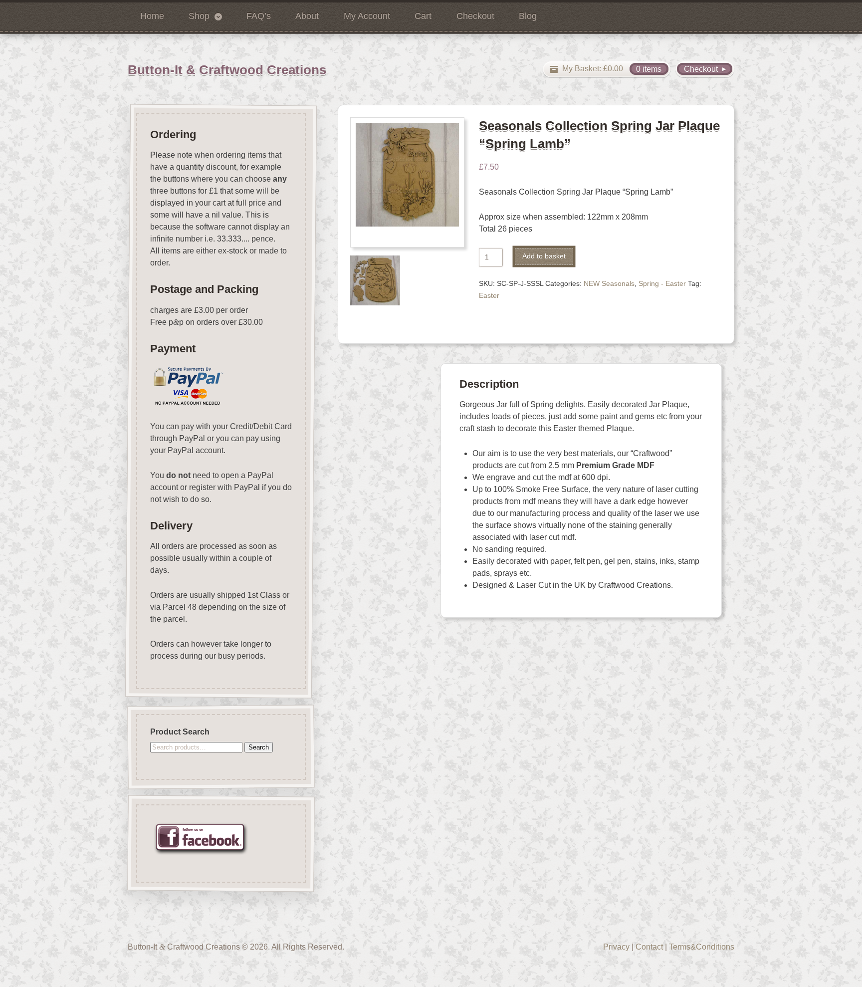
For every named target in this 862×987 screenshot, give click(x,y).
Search (258, 747)
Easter (489, 295)
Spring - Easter (662, 283)
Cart (423, 16)
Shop (199, 16)
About (307, 16)
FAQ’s (258, 16)
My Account (367, 16)
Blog (528, 16)
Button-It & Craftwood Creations (227, 70)
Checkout (475, 16)
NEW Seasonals (609, 283)
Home (152, 16)
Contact (649, 947)
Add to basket (544, 256)
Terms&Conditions (701, 947)
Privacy (616, 947)
